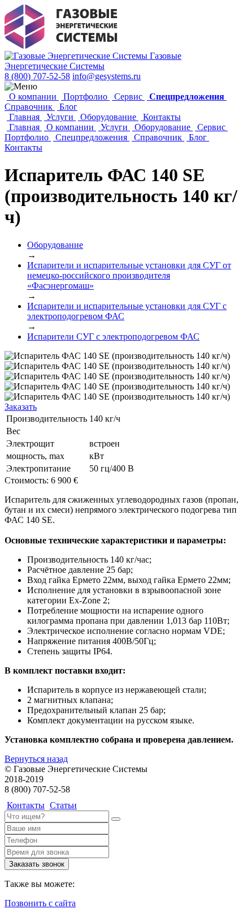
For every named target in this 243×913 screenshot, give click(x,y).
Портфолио (85, 96)
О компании (33, 96)
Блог (67, 107)
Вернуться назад (36, 759)
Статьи (63, 805)
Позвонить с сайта (40, 903)
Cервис (128, 96)
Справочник (30, 107)
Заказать (21, 407)
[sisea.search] (115, 819)
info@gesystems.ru (106, 76)
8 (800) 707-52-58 (37, 76)
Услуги (60, 117)
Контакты (161, 117)
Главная (24, 117)
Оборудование (108, 117)
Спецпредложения (91, 137)
